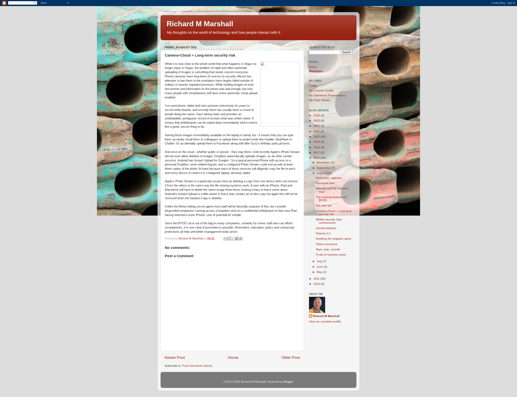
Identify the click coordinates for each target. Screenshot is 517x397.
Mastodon (316, 71)
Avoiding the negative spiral (333, 238)
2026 (317, 115)
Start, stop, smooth (328, 249)
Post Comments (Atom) (197, 365)
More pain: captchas (329, 177)
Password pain (325, 183)
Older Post (291, 357)
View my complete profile (325, 321)
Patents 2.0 (323, 233)
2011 (316, 278)
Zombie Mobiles (326, 228)
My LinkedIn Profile (321, 90)
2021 (317, 131)
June (320, 266)
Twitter (313, 85)
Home (233, 357)
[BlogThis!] (229, 239)
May (320, 272)
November (324, 162)
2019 (317, 141)
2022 (317, 125)
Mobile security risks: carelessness (329, 221)
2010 (317, 283)
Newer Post (175, 357)
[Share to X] (233, 239)
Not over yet (323, 205)
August (321, 173)
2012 (317, 157)
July (320, 261)
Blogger (288, 381)
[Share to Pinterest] (241, 239)
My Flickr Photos (319, 100)
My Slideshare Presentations (327, 95)
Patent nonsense (326, 244)
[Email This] (225, 239)
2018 (317, 147)
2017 (317, 152)
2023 (317, 120)
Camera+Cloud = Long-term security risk (334, 213)
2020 (317, 136)
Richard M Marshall (200, 24)
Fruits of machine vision (331, 254)
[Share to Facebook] (237, 239)
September (324, 168)
